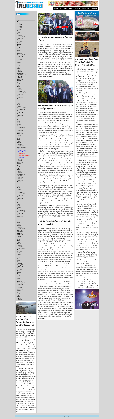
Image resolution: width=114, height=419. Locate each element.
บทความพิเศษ (85, 8)
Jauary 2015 (20, 246)
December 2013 (21, 266)
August (19, 20)
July (18, 21)
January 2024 (21, 73)
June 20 (19, 26)
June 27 (19, 24)
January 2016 (21, 228)
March (19, 33)
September (20, 43)
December (20, 38)
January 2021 (21, 127)
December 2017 (21, 194)
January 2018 (21, 192)
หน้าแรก (56, 8)
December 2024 (21, 56)
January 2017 (21, 210)
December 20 (22, 150)
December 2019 (21, 147)
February (19, 35)
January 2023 (21, 91)
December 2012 (21, 284)
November (20, 40)
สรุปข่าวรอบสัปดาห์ (24, 155)
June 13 (19, 27)
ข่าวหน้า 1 (22, 153)
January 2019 (21, 174)
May (18, 30)
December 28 (22, 148)
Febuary (19, 144)
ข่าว (61, 8)
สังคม (65, 8)
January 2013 (21, 283)
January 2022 (21, 109)
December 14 (22, 151)
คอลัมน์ (70, 8)
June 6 (19, 29)
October (19, 41)
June (18, 23)
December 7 (21, 157)
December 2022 (21, 92)
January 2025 (21, 55)
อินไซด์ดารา (77, 8)
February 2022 (21, 108)
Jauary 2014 (20, 265)
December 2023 (21, 74)
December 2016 (21, 212)
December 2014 (21, 248)
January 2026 (21, 37)
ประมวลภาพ (94, 8)
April (18, 32)
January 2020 (21, 145)
